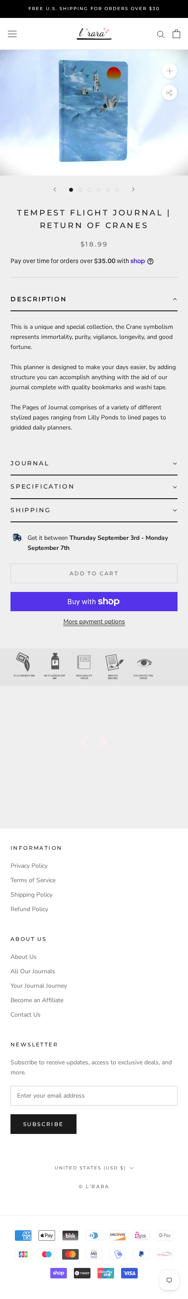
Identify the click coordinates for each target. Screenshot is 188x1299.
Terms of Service (33, 880)
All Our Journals (32, 971)
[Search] (161, 34)
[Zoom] (169, 70)
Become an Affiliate (36, 1000)
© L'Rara (94, 1186)
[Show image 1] (71, 190)
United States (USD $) (90, 1168)
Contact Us (25, 1014)
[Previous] (54, 189)
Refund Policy (29, 909)
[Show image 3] (89, 190)
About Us (23, 957)
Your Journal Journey (38, 986)
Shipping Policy (31, 895)
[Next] (133, 189)
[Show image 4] (99, 190)
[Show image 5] (108, 190)
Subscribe (43, 1124)
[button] (94, 299)
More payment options (94, 621)
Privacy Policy (29, 866)
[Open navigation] (12, 34)
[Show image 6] (117, 190)
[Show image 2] (80, 190)
